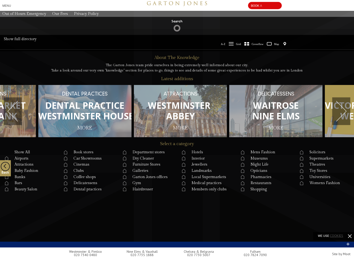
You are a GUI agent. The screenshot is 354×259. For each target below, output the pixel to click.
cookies (336, 235)
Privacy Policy (86, 14)
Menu (6, 5)
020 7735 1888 (142, 255)
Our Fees (60, 14)
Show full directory (20, 39)
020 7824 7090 (255, 255)
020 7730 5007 (198, 255)
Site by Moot (341, 254)
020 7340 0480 (85, 255)
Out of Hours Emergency (24, 14)
